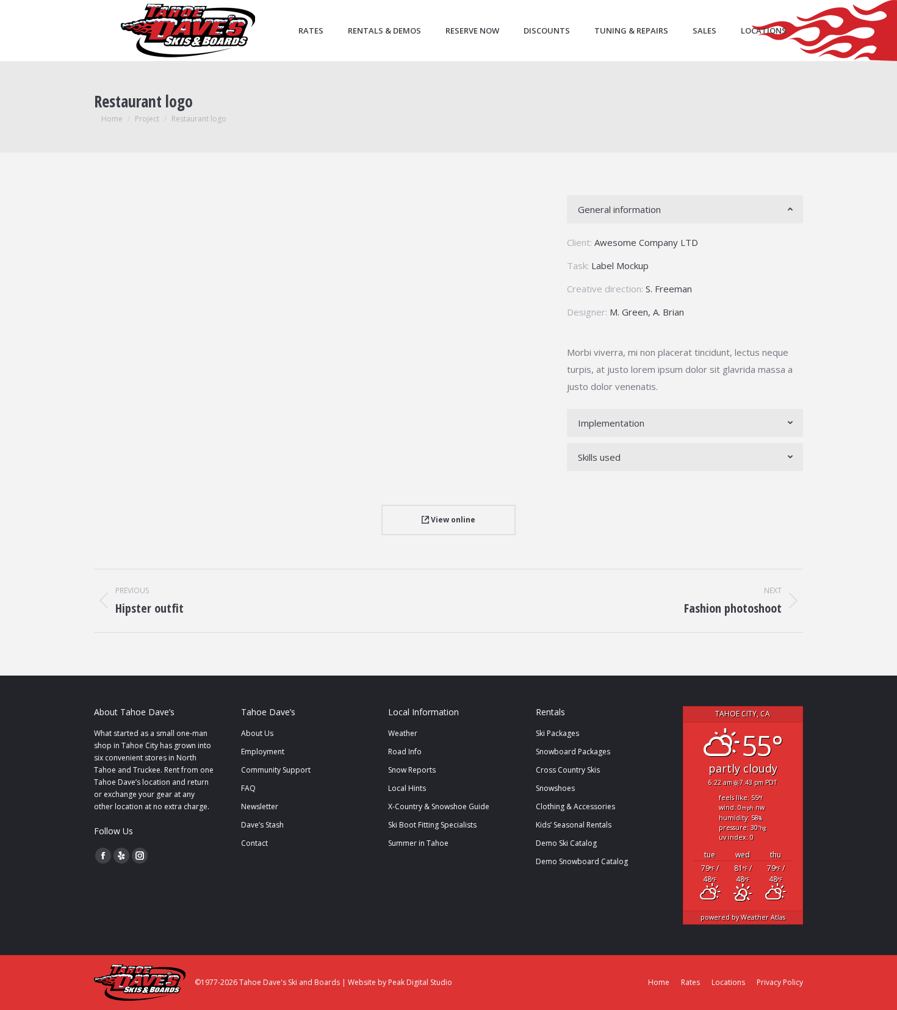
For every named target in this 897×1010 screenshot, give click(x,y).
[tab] (685, 209)
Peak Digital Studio (420, 982)
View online (452, 519)
